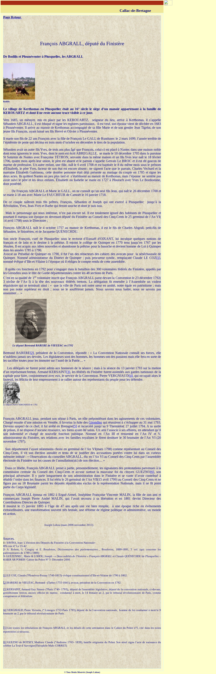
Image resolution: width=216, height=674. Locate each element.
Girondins (95, 422)
